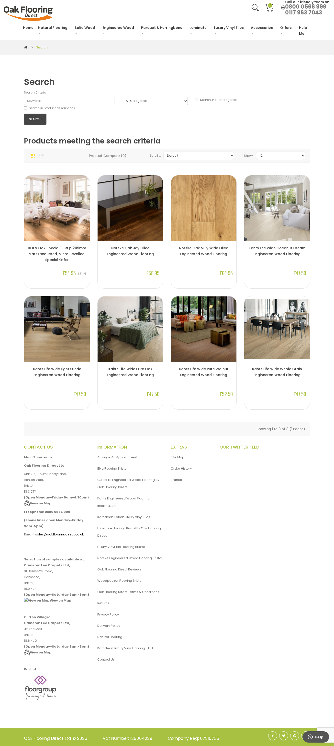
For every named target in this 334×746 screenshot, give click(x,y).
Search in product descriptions (52, 108)
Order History (181, 468)
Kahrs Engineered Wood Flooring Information (123, 502)
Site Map (177, 457)
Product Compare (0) (107, 155)
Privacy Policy (108, 614)
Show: (249, 155)
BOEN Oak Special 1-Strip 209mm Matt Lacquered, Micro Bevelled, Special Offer (57, 254)
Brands (176, 479)
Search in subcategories (218, 100)
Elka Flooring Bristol (112, 468)
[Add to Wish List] (83, 233)
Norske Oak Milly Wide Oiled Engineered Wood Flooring (203, 251)
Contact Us (106, 659)
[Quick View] (83, 216)
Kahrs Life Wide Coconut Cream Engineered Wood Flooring (277, 251)
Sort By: (155, 155)
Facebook (272, 735)
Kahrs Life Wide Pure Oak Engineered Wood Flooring (130, 372)
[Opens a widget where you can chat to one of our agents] (315, 737)
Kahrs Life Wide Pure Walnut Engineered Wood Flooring (203, 372)
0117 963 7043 (303, 12)
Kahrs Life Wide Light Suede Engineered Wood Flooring (57, 372)
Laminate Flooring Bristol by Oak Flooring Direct (129, 532)
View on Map (41, 503)
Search (42, 47)
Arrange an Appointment (117, 457)
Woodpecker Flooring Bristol (119, 580)
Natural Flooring (109, 637)
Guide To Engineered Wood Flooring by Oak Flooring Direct (128, 483)
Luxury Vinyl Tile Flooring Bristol (121, 547)
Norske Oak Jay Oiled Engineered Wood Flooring (130, 251)
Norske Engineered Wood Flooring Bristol (129, 558)
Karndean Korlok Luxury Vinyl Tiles (123, 517)
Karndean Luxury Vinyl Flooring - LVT (125, 648)
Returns (103, 603)
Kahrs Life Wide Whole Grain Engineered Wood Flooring (277, 372)
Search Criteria (35, 92)
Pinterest (294, 735)
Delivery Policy (108, 625)
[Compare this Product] (83, 224)
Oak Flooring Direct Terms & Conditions (128, 592)
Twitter (283, 735)
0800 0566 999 (305, 7)
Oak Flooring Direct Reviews (119, 569)
